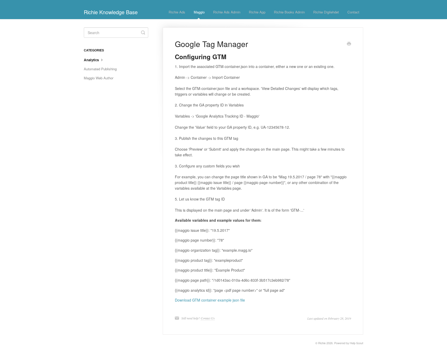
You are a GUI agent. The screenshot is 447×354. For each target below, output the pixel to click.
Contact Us (208, 318)
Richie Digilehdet (326, 12)
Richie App (257, 12)
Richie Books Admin (289, 12)
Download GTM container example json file (210, 300)
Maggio (199, 12)
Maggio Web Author (98, 77)
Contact (353, 12)
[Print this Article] (349, 44)
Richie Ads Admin (226, 12)
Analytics (92, 59)
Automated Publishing (100, 68)
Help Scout (356, 343)
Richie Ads (177, 12)
